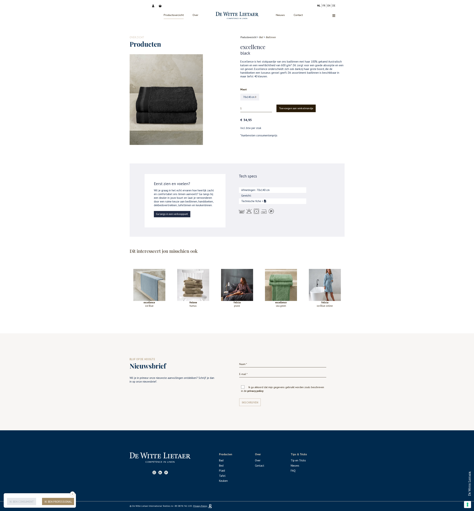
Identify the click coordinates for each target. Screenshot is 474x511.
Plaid (222, 470)
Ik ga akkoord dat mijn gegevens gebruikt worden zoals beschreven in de (282, 389)
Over (195, 15)
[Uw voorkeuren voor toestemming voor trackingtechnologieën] (467, 504)
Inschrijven (250, 402)
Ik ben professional (58, 501)
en (328, 5)
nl (319, 5)
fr (324, 5)
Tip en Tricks (298, 460)
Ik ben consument (21, 501)
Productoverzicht (174, 15)
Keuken (223, 480)
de (333, 5)
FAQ (293, 470)
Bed (221, 465)
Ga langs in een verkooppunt (172, 214)
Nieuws (280, 15)
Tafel (222, 476)
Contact (298, 15)
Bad (221, 460)
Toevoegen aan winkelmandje (296, 108)
